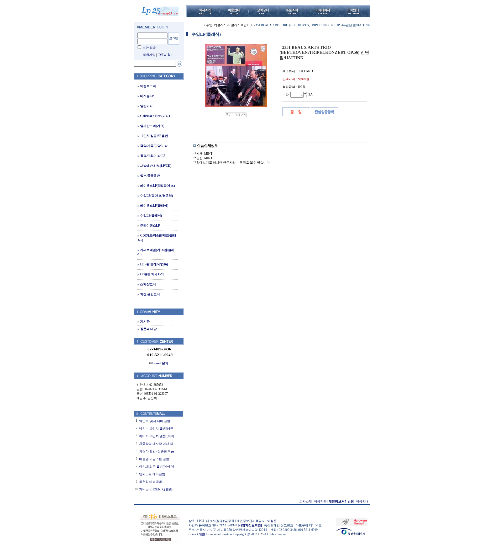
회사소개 (305, 501)
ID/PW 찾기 (166, 55)
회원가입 (149, 55)
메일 (202, 534)
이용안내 (362, 501)
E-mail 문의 (160, 363)
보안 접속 (149, 48)
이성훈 (272, 521)
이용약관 (320, 501)
